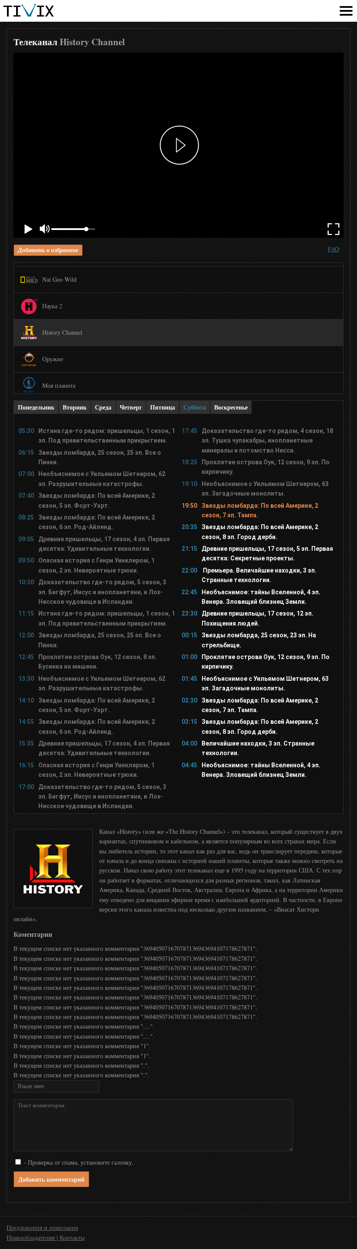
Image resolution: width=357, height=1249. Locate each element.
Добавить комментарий (51, 1179)
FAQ (333, 249)
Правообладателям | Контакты (45, 1237)
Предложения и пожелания (42, 1227)
